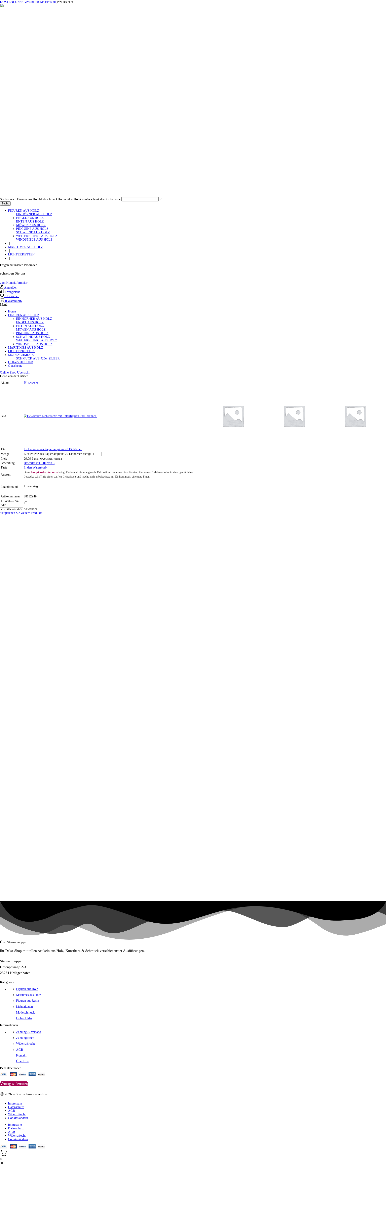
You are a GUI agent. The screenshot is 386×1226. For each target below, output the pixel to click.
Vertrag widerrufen (14, 1084)
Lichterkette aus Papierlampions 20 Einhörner (53, 449)
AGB (11, 1110)
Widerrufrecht (17, 1114)
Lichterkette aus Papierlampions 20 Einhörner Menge (57, 453)
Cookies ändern (18, 1118)
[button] (13, 282)
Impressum (15, 1103)
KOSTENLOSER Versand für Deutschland (28, 1)
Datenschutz (16, 1107)
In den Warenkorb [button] (35, 467)
